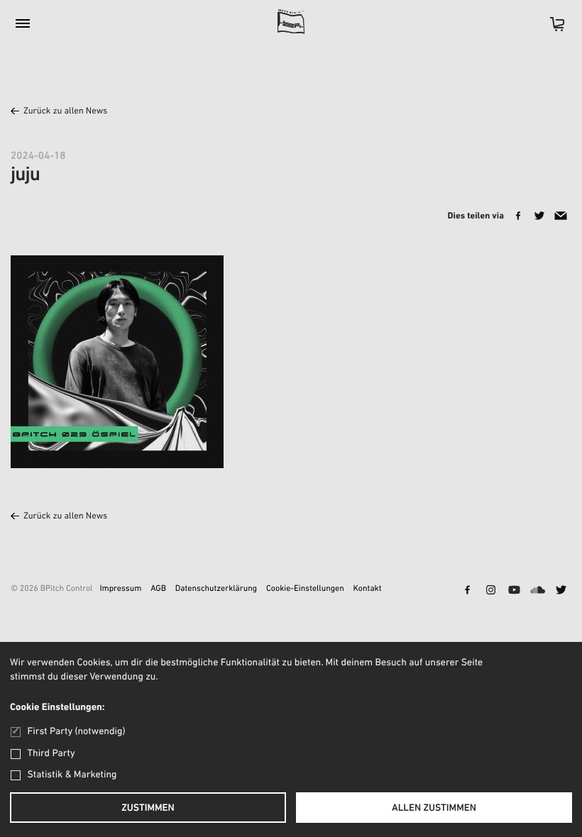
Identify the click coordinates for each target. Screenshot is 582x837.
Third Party (51, 754)
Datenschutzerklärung (216, 589)
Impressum (120, 589)
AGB (158, 589)
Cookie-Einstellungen (305, 589)
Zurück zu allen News (65, 111)
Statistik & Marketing (72, 775)
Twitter (560, 591)
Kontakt (367, 589)
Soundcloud (537, 591)
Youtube (514, 591)
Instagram (490, 591)
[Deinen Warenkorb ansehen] (550, 29)
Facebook (467, 591)
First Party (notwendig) (76, 732)
